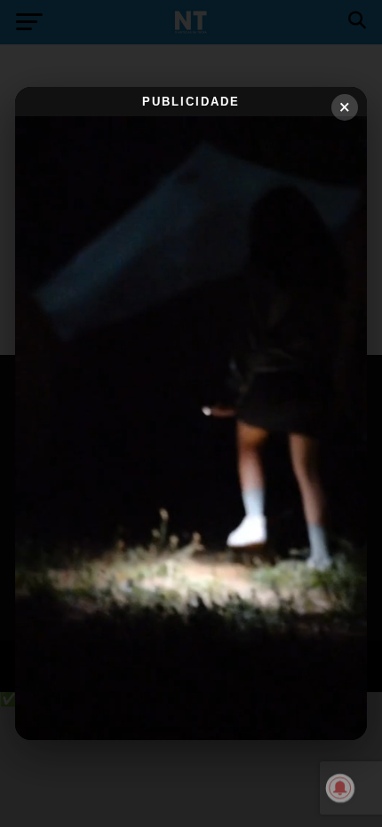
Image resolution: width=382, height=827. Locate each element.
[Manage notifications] (340, 788)
